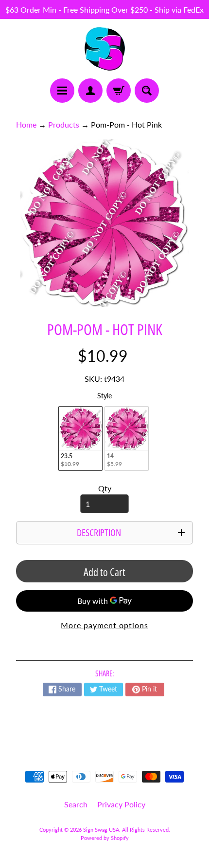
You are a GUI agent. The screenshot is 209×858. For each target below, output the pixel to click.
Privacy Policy (121, 804)
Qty (104, 488)
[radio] (80, 438)
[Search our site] (147, 90)
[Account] (90, 90)
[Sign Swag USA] (105, 49)
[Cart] (118, 90)
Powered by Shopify (105, 838)
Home (26, 124)
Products (63, 124)
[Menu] (62, 90)
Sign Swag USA (101, 829)
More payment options (104, 625)
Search (75, 804)
